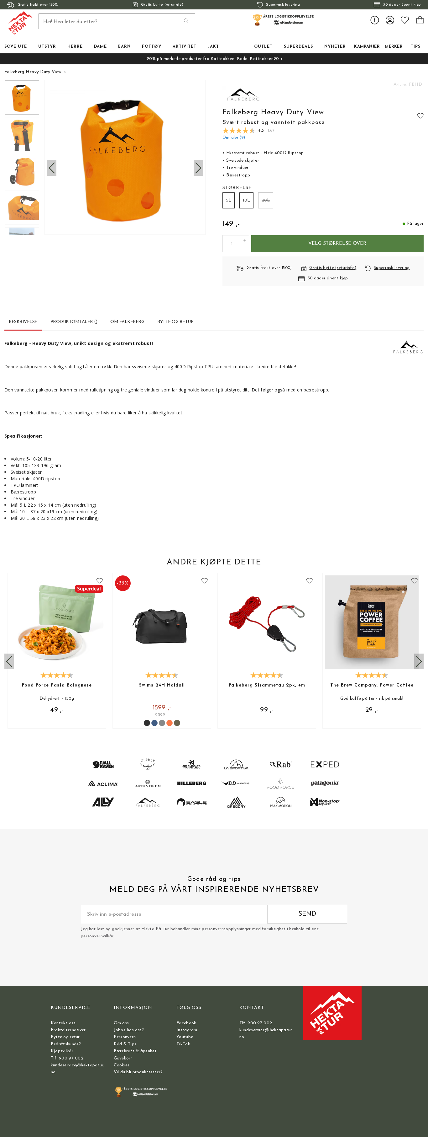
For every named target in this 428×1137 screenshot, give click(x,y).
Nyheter (335, 47)
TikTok (183, 1044)
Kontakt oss (63, 1023)
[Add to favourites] (420, 115)
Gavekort (123, 1058)
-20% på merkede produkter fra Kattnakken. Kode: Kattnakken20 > (214, 59)
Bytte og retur (65, 1037)
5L (228, 200)
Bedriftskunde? (66, 1044)
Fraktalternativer (68, 1030)
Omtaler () (233, 138)
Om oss (121, 1023)
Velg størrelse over (337, 243)
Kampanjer (367, 47)
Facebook (186, 1023)
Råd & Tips (125, 1044)
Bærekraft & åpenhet (135, 1051)
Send (307, 914)
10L (246, 200)
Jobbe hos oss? (129, 1030)
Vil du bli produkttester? (138, 1072)
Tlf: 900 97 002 (67, 1058)
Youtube (184, 1037)
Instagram (186, 1030)
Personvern (125, 1037)
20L (266, 200)
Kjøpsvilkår (62, 1051)
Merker (394, 47)
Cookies (122, 1065)
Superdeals (298, 47)
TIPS (415, 47)
